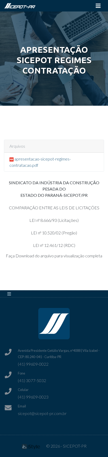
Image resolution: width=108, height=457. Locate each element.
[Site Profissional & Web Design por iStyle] (31, 445)
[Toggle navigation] (98, 5)
